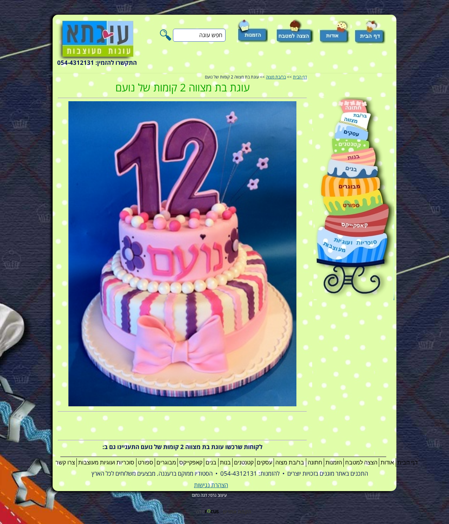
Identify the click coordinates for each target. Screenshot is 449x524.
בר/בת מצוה (276, 77)
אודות (387, 463)
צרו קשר (65, 463)
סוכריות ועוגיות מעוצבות (106, 463)
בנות (225, 463)
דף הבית (300, 77)
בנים (211, 463)
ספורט (145, 463)
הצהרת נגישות (211, 485)
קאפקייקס (190, 463)
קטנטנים (244, 463)
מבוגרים (166, 463)
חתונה (315, 463)
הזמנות (334, 463)
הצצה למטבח (361, 463)
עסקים (264, 463)
